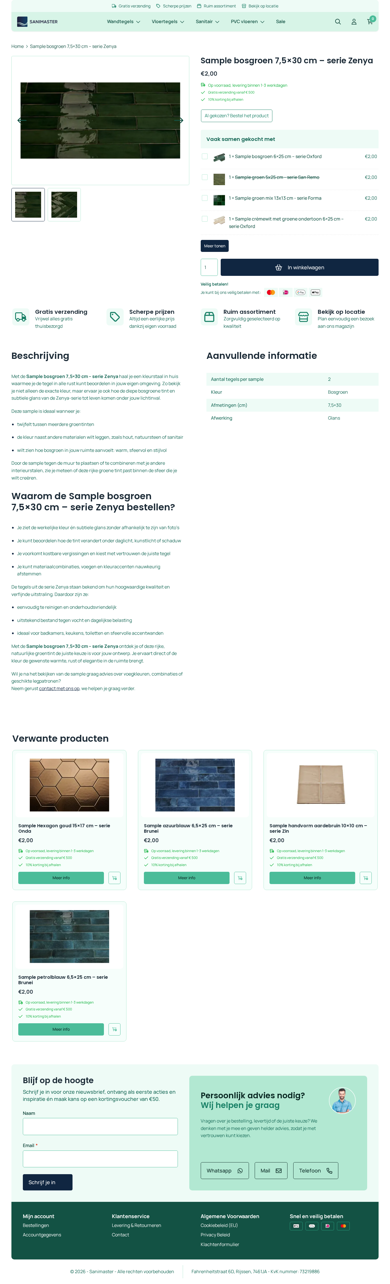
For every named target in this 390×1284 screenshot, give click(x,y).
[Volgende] (176, 120)
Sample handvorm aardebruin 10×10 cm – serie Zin (318, 828)
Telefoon (310, 1170)
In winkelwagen (306, 267)
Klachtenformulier (220, 1244)
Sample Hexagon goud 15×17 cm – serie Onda (64, 828)
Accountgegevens (42, 1235)
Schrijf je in (42, 1182)
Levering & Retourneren (136, 1225)
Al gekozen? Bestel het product (237, 115)
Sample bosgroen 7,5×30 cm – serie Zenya (73, 46)
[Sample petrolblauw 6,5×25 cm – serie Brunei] (69, 936)
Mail (265, 1170)
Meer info (61, 877)
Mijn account (39, 1216)
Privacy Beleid (215, 1235)
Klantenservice (131, 1216)
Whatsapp (219, 1170)
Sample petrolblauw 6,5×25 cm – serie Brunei (63, 980)
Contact (120, 1235)
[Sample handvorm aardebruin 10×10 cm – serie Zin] (320, 785)
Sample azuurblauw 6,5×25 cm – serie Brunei (188, 828)
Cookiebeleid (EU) (219, 1225)
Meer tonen (214, 245)
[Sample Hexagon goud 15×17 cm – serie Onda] (69, 785)
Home (17, 46)
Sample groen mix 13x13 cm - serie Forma (278, 198)
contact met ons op (59, 688)
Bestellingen (36, 1225)
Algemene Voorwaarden (230, 1216)
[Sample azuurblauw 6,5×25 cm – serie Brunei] (195, 785)
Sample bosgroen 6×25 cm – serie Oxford (278, 156)
